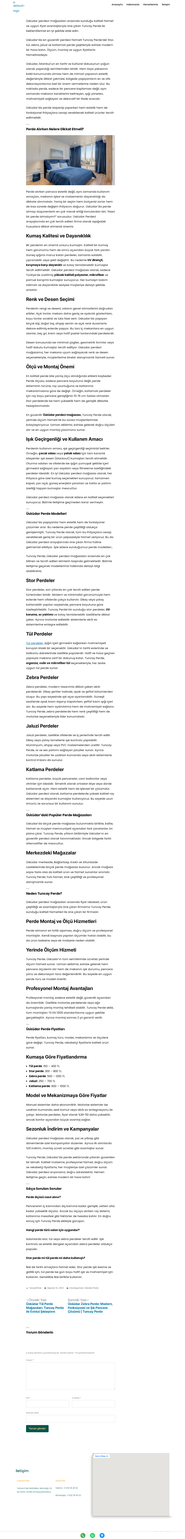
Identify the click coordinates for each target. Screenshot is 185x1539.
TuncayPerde (35, 1288)
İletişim (166, 4)
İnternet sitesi (32, 1413)
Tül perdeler (34, 643)
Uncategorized (76, 1288)
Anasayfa (117, 4)
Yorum (29, 1360)
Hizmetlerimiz (150, 4)
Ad (28, 1398)
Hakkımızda (132, 4)
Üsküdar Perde (91, 1288)
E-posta (76, 1398)
